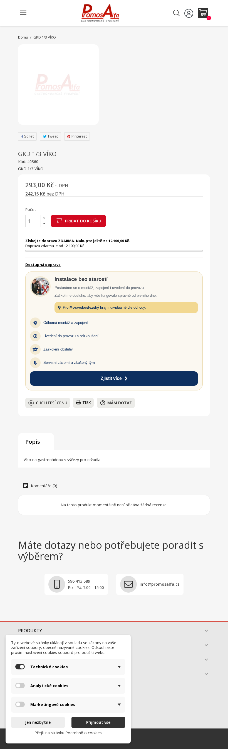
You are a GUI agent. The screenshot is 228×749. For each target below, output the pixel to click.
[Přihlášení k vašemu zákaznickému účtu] (189, 13)
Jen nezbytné (38, 722)
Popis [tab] (32, 441)
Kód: (22, 161)
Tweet (53, 136)
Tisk (86, 402)
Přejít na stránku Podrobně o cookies (68, 732)
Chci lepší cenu (51, 402)
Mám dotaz (116, 403)
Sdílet (29, 136)
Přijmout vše (98, 722)
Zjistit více (111, 378)
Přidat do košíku (82, 221)
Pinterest (79, 136)
